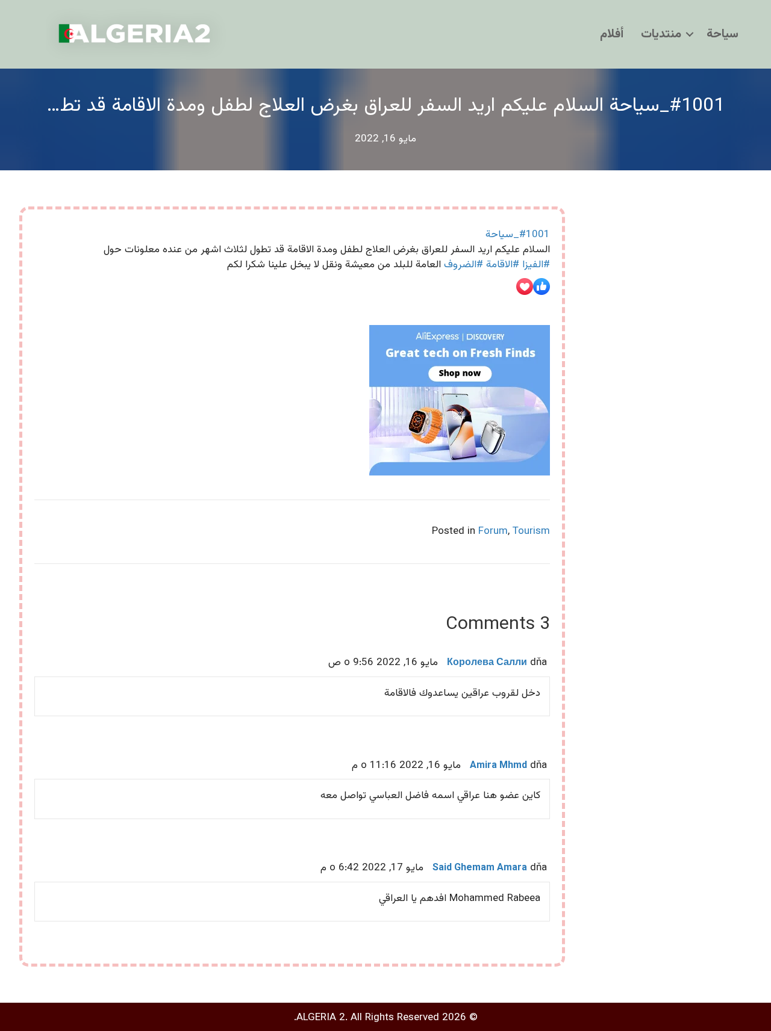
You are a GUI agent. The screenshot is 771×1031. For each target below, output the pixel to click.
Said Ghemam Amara (479, 868)
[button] (689, 34)
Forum (493, 531)
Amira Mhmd (498, 765)
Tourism (531, 531)
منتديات (661, 34)
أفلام (611, 34)
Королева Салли (487, 662)
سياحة (722, 34)
